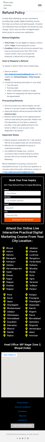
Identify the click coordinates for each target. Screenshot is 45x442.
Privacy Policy (22, 403)
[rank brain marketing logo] (8, 5)
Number (7, 197)
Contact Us (22, 420)
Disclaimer (22, 411)
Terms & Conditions (23, 407)
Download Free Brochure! (22, 220)
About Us (22, 416)
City (6, 212)
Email (6, 204)
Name (6, 189)
